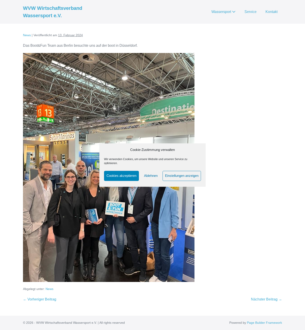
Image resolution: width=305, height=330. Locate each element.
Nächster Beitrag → (266, 299)
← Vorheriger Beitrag (39, 299)
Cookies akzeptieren (121, 176)
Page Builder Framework (264, 322)
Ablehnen (151, 176)
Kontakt (271, 12)
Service (250, 12)
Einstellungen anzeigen (181, 176)
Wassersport (221, 12)
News (49, 289)
